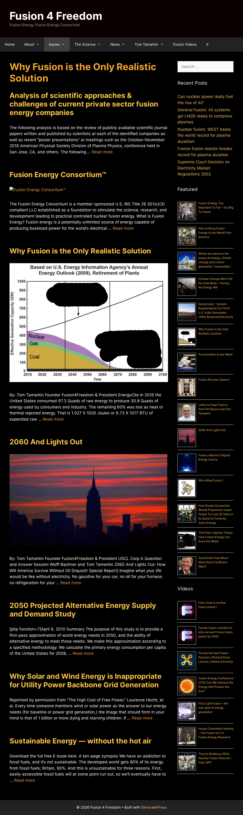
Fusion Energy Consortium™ (57, 174)
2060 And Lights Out (46, 441)
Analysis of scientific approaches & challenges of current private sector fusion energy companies (83, 104)
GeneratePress (154, 807)
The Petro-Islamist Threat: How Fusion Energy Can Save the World (215, 537)
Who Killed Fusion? (210, 480)
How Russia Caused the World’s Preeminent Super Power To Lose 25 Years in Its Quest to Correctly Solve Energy (215, 514)
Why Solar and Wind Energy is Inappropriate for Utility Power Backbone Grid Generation (85, 680)
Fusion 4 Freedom (55, 15)
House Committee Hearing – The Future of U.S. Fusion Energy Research (215, 733)
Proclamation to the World (215, 354)
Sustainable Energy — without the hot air (80, 741)
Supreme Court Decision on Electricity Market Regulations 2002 (204, 168)
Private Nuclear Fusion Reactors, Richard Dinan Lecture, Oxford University (215, 657)
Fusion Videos (185, 44)
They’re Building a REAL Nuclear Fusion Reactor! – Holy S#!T (215, 758)
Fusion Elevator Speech (214, 379)
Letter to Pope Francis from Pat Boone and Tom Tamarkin (214, 409)
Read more (102, 152)
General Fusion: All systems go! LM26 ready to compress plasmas (205, 115)
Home (10, 44)
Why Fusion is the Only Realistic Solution (80, 251)
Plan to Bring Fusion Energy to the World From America (214, 233)
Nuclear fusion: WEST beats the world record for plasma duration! (204, 135)
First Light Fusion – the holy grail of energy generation (213, 708)
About (29, 44)
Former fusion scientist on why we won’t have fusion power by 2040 (215, 632)
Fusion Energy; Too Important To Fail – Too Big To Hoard (215, 207)
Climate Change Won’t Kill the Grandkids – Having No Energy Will (215, 283)
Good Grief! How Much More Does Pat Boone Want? (213, 562)
